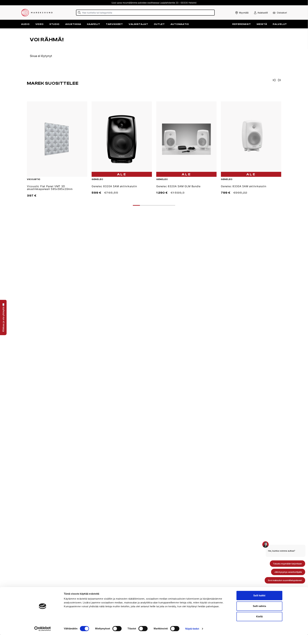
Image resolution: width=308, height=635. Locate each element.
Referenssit (241, 24)
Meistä (262, 24)
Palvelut (280, 24)
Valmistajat (138, 24)
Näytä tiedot (192, 628)
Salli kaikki (259, 595)
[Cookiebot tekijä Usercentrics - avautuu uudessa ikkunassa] (43, 628)
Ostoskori (282, 12)
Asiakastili (262, 12)
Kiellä (259, 616)
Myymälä (243, 12)
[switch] (117, 628)
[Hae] (79, 12)
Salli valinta (259, 606)
